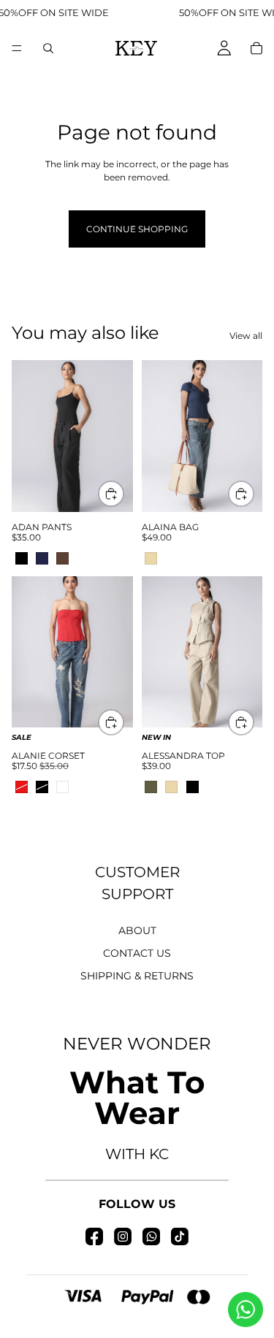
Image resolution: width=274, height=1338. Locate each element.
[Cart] (256, 48)
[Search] (48, 48)
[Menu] (17, 48)
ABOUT (137, 930)
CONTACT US (137, 953)
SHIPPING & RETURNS (137, 975)
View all (245, 335)
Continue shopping (137, 228)
